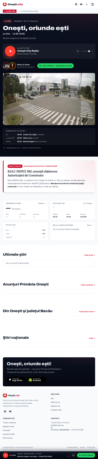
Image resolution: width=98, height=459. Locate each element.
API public (6, 430)
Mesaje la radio (8, 426)
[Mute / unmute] (77, 51)
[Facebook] (76, 4)
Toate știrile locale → (87, 311)
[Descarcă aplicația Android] (36, 379)
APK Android (7, 438)
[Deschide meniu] (92, 4)
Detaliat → (41, 203)
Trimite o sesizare (9, 423)
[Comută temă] (86, 4)
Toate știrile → (89, 255)
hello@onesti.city (57, 425)
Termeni (82, 447)
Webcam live (55, 406)
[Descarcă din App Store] (16, 379)
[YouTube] (81, 4)
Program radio (56, 410)
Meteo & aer (55, 402)
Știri (52, 398)
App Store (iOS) (9, 434)
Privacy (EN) (91, 447)
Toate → (89, 225)
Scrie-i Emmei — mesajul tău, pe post (57, 66)
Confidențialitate (72, 447)
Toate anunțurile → (88, 285)
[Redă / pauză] (10, 51)
